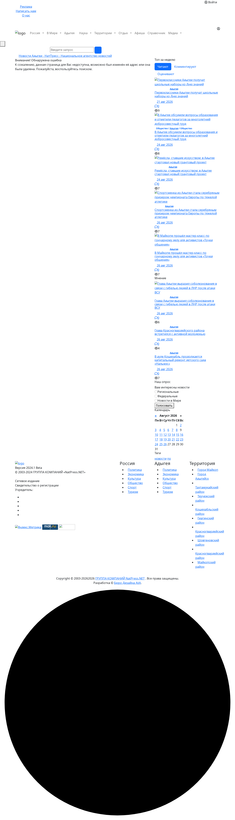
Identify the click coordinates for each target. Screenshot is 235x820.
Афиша (140, 33)
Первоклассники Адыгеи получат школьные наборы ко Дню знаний (186, 94)
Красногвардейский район (209, 533)
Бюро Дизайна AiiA (127, 583)
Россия (35, 33)
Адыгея (69, 33)
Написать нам (26, 11)
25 (161, 444)
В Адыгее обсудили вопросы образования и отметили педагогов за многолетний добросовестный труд (186, 135)
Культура (134, 479)
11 (161, 435)
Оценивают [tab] (166, 74)
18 (161, 439)
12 (165, 435)
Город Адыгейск (202, 476)
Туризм (133, 492)
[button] (218, 37)
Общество (135, 483)
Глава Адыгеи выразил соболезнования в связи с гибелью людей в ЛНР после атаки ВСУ (185, 304)
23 (181, 439)
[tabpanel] (187, 177)
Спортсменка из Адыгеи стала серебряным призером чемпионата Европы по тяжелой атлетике (186, 213)
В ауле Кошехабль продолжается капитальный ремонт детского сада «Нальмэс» (180, 359)
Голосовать (164, 405)
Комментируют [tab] (185, 67)
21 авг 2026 (165, 102)
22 (177, 439)
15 (177, 435)
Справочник (156, 33)
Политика (135, 470)
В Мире (52, 33)
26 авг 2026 (165, 222)
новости (161, 459)
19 (165, 439)
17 (156, 439)
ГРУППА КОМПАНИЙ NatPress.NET (120, 578)
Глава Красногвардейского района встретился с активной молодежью (180, 332)
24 (156, 444)
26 (165, 444)
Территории (103, 33)
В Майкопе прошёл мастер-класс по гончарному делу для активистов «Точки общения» (184, 256)
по (169, 459)
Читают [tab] (163, 67)
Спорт (132, 487)
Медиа (173, 33)
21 (173, 439)
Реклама (26, 7)
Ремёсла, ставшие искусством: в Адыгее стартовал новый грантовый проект (183, 172)
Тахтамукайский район (206, 489)
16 (181, 435)
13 (169, 435)
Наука (83, 33)
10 (156, 435)
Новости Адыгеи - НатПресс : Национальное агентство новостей (65, 56)
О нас (26, 15)
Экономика (136, 474)
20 (169, 439)
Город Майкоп (208, 470)
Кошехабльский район (206, 511)
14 (173, 435)
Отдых (123, 33)
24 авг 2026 (165, 145)
